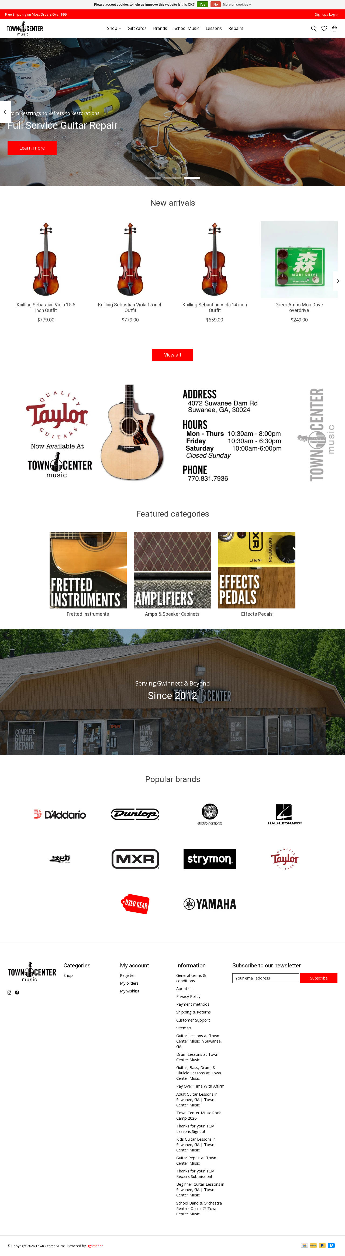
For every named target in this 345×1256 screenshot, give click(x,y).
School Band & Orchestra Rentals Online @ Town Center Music (199, 1208)
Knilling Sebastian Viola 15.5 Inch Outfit (46, 307)
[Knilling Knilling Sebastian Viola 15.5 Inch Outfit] (46, 259)
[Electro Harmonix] (210, 814)
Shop (68, 975)
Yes (202, 4)
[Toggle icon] (314, 28)
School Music (186, 28)
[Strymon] (210, 859)
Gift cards (137, 28)
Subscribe (319, 978)
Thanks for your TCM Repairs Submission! (195, 1173)
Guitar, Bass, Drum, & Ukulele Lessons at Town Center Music (198, 1073)
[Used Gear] (135, 904)
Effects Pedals (257, 614)
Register (127, 975)
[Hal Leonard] (284, 814)
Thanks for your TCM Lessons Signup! (195, 1128)
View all (172, 354)
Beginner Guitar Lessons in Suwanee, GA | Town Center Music (200, 1189)
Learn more (32, 147)
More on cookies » (237, 4)
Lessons (214, 28)
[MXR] (135, 859)
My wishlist (129, 991)
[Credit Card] (304, 1246)
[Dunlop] (135, 814)
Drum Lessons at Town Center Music (197, 1056)
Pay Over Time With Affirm (200, 1086)
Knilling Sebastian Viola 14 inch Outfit (214, 307)
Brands (160, 28)
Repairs (235, 28)
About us (184, 988)
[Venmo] (331, 1246)
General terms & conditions (191, 978)
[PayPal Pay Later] (322, 1246)
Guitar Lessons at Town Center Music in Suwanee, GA (199, 1041)
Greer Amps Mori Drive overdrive (299, 307)
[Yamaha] (210, 904)
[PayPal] (313, 1246)
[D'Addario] (60, 814)
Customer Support (193, 1020)
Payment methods (192, 1004)
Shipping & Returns (193, 1012)
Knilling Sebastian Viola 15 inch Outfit (130, 307)
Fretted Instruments (88, 614)
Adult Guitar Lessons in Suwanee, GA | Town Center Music (197, 1099)
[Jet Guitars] (60, 859)
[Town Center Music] (24, 28)
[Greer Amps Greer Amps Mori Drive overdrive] (299, 259)
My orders (129, 983)
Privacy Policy (188, 996)
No (215, 4)
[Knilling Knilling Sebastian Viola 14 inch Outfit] (214, 259)
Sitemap (183, 1027)
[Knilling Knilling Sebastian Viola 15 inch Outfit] (130, 259)
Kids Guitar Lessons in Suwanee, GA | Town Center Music (196, 1144)
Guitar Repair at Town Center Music (196, 1160)
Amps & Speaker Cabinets (172, 614)
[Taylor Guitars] (284, 859)
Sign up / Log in (326, 14)
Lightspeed (95, 1246)
